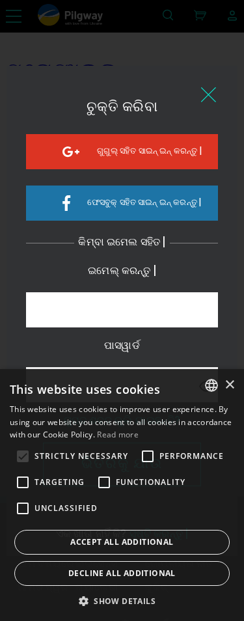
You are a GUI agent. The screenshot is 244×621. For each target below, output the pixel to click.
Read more (118, 434)
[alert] (122, 495)
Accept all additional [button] (121, 541)
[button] (122, 600)
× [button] (229, 385)
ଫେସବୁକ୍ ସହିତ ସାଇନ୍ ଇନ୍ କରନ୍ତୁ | (144, 202)
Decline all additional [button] (122, 573)
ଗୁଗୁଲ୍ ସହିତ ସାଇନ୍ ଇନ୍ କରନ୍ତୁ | (149, 151)
